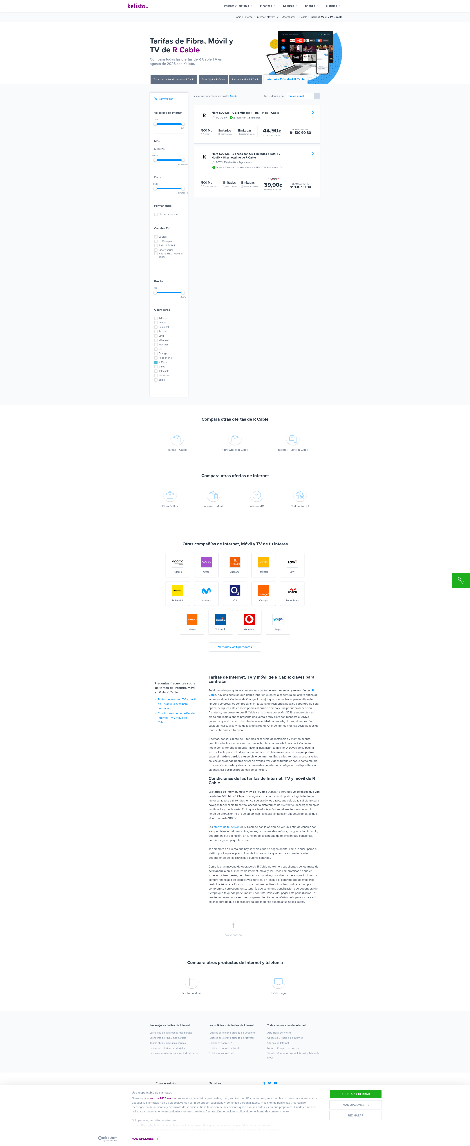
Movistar (163, 344)
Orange (163, 353)
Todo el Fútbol (167, 245)
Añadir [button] (233, 96)
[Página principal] (138, 5)
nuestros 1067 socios (161, 1098)
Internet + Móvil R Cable (245, 79)
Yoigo (162, 379)
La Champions (167, 241)
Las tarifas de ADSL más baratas (168, 1037)
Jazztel (163, 331)
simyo (162, 366)
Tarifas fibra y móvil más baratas (168, 1043)
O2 (160, 349)
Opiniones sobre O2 (220, 1043)
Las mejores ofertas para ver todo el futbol (174, 1053)
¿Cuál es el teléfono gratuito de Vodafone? (232, 1032)
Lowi (161, 335)
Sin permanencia (168, 214)
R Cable (163, 362)
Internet (249, 17)
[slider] (155, 123)
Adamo (163, 318)
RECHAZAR (356, 1115)
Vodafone (164, 375)
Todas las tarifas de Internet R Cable (173, 79)
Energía (310, 6)
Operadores (289, 17)
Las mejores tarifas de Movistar (167, 1048)
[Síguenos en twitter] (269, 1083)
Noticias (331, 6)
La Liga (163, 236)
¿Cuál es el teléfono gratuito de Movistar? (232, 1037)
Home (237, 17)
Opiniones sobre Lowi (221, 1053)
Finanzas (266, 6)
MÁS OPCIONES (143, 1138)
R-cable (303, 17)
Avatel (162, 322)
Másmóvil (164, 340)
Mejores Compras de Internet (284, 1048)
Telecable (164, 371)
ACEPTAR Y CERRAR (355, 1094)
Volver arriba (233, 935)
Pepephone (165, 357)
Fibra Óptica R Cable (213, 79)
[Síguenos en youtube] (275, 1083)
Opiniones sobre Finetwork (224, 1048)
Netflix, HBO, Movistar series (171, 255)
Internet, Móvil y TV (268, 17)
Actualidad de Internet (279, 1032)
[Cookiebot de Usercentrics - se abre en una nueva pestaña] (107, 1139)
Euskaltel (164, 327)
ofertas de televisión (227, 827)
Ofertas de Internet (278, 1043)
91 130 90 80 (300, 132)
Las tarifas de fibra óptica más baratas (171, 1032)
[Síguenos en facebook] (264, 1083)
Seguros (288, 6)
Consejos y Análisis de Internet (285, 1037)
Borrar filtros (166, 99)
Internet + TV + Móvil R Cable (286, 79)
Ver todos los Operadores (235, 647)
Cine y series (166, 250)
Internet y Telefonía (236, 6)
